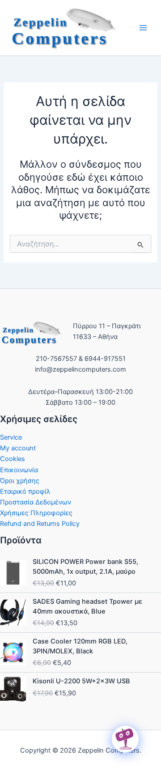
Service (11, 437)
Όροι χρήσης (19, 481)
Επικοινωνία (19, 470)
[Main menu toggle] (143, 28)
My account (18, 448)
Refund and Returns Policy (40, 524)
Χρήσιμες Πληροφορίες (36, 513)
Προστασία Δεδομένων (35, 502)
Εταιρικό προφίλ (25, 491)
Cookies (12, 459)
